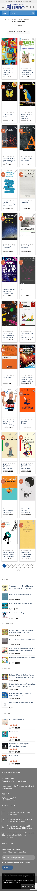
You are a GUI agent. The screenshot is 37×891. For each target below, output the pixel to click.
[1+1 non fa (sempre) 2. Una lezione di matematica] (9, 51)
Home (7, 19)
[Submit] (33, 13)
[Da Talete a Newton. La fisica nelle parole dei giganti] (9, 445)
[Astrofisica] (27, 183)
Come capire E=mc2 (25, 422)
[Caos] (27, 270)
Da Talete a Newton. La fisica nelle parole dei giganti (8, 467)
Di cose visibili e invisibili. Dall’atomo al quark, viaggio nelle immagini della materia (27, 513)
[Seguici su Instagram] (7, 798)
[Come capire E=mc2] (27, 400)
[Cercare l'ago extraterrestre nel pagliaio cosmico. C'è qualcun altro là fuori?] (9, 313)
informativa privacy (23, 863)
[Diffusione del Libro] (15, 7)
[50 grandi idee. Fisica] (9, 91)
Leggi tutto (5, 793)
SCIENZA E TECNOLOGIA (21, 19)
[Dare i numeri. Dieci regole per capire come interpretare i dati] (9, 488)
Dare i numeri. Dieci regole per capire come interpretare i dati (8, 511)
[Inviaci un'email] (11, 798)
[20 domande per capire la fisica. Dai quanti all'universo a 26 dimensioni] (27, 50)
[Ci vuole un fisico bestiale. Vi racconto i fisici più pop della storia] (9, 399)
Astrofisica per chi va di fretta (9, 247)
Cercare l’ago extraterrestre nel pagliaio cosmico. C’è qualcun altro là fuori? (9, 337)
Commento (10, 837)
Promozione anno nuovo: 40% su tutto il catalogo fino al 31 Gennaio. (21, 834)
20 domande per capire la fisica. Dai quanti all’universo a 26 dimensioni (27, 73)
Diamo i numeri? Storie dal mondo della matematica (8, 554)
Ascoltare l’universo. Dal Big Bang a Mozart (9, 204)
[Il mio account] (31, 7)
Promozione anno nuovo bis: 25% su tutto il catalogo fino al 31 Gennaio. (19, 827)
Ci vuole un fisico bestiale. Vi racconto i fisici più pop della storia (9, 424)
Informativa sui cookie (14, 882)
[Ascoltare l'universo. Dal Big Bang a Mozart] (9, 181)
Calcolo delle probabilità (25, 247)
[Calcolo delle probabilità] (27, 225)
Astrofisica (24, 202)
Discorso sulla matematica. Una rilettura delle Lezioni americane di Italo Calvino (27, 556)
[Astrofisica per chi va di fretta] (9, 226)
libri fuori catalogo (20, 786)
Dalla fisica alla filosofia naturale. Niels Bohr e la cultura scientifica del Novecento (27, 468)
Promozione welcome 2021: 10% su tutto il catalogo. (19, 813)
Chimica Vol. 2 (7, 377)
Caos (22, 290)
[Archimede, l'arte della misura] (27, 138)
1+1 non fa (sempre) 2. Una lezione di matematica (8, 73)
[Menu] (3, 6)
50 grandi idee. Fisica (8, 115)
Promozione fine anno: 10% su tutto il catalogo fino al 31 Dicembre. (20, 820)
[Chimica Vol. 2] (9, 357)
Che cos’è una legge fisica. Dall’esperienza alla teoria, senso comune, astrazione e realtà (27, 338)
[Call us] (14, 798)
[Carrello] (34, 7)
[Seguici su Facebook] (3, 798)
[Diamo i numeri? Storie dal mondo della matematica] (9, 532)
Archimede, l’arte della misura (26, 159)
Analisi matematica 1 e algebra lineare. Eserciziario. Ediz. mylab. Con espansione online (9, 161)
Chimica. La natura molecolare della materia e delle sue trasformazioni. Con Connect (27, 381)
